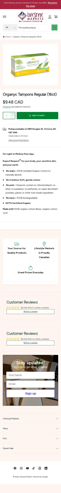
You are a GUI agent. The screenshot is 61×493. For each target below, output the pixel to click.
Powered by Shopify (40, 477)
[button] (4, 17)
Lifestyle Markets (25, 477)
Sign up (30, 393)
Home (8, 37)
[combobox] (38, 27)
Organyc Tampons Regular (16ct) (27, 37)
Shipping (7, 107)
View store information (18, 140)
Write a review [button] (30, 311)
